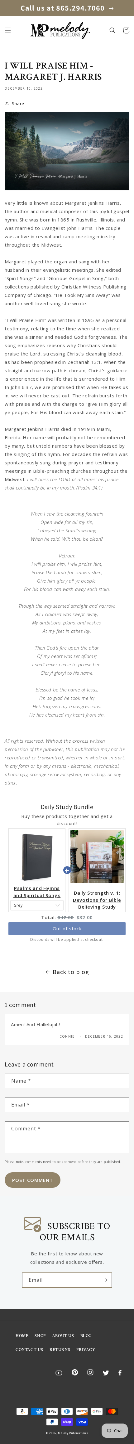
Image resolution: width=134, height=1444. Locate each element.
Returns (60, 1349)
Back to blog (71, 972)
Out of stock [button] (67, 928)
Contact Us (29, 1349)
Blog (86, 1336)
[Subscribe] (105, 1280)
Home (22, 1336)
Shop (40, 1336)
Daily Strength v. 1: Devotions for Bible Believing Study (97, 900)
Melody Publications (73, 1433)
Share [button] (18, 103)
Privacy (85, 1349)
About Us (63, 1336)
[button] (8, 30)
